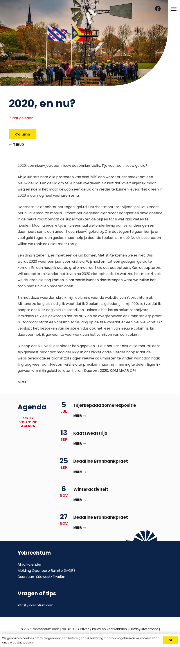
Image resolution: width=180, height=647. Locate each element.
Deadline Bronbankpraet (100, 461)
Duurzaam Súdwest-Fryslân (41, 576)
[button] (173, 8)
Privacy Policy (90, 629)
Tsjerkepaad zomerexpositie (104, 405)
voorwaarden (117, 629)
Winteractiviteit (90, 489)
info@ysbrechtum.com (35, 605)
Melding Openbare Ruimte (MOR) (46, 570)
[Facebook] (158, 8)
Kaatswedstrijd (90, 433)
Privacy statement (144, 629)
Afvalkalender (30, 564)
